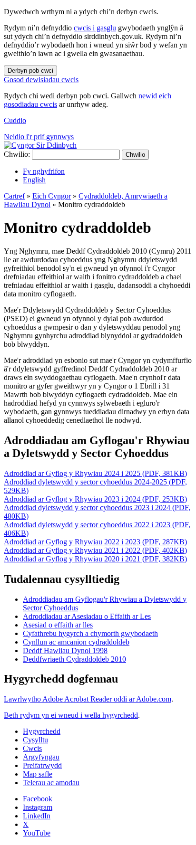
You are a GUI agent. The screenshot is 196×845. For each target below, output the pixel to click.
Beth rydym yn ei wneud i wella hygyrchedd (71, 715)
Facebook (37, 799)
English (34, 180)
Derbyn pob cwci (30, 70)
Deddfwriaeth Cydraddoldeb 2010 (74, 659)
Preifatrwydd (42, 765)
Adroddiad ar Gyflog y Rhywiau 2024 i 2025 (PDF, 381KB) (95, 473)
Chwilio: (17, 154)
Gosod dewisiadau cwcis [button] (41, 80)
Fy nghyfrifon (44, 171)
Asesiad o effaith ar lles (58, 625)
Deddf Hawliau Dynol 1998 (65, 650)
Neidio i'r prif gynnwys (39, 137)
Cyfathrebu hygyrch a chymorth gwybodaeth (90, 633)
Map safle (37, 774)
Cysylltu (35, 740)
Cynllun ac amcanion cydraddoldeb (76, 642)
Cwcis (32, 748)
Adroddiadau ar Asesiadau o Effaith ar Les (87, 616)
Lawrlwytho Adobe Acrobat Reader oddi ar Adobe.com (87, 699)
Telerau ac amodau (51, 783)
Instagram (37, 807)
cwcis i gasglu (95, 28)
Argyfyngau (41, 757)
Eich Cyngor (51, 196)
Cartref (14, 196)
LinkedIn (36, 816)
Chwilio (135, 154)
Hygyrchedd (41, 731)
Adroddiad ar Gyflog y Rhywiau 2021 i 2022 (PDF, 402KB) (95, 550)
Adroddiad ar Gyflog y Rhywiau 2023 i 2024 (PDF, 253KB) (95, 499)
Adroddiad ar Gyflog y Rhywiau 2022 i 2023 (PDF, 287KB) (95, 542)
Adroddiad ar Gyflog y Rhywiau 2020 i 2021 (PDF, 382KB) (95, 559)
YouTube (36, 833)
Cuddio (15, 120)
